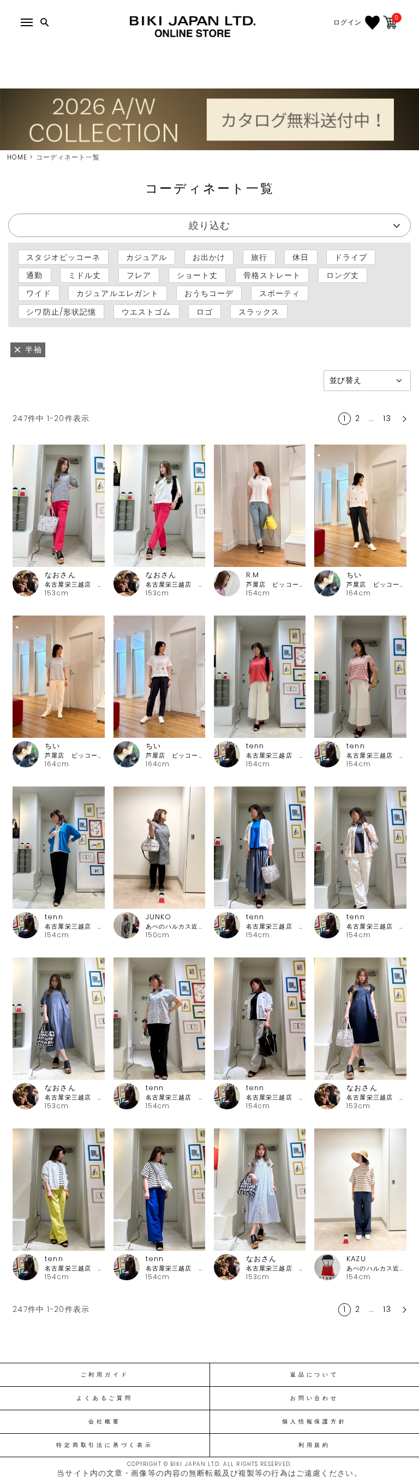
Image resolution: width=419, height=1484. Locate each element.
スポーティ (280, 293)
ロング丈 (342, 275)
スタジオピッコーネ (63, 257)
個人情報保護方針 (314, 1422)
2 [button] (357, 418)
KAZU (356, 1259)
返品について (314, 1375)
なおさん (60, 575)
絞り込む (209, 225)
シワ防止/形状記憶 (61, 311)
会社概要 (104, 1422)
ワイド (38, 293)
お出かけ (209, 257)
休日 (300, 257)
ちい (354, 575)
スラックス (259, 311)
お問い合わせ (314, 1398)
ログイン (347, 22)
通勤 (34, 275)
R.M (252, 575)
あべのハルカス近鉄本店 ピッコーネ (175, 927)
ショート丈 (197, 275)
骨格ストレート (272, 275)
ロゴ (204, 311)
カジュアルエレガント (117, 293)
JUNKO (159, 917)
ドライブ (350, 257)
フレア (139, 275)
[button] (403, 419)
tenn (255, 746)
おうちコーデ (209, 293)
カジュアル (146, 257)
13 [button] (387, 418)
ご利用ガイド (105, 1375)
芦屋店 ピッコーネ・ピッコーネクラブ (276, 585)
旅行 (259, 257)
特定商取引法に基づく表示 (104, 1445)
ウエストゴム (146, 311)
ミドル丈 (84, 275)
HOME (17, 157)
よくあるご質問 (104, 1398)
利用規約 (314, 1445)
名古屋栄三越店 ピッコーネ (74, 585)
